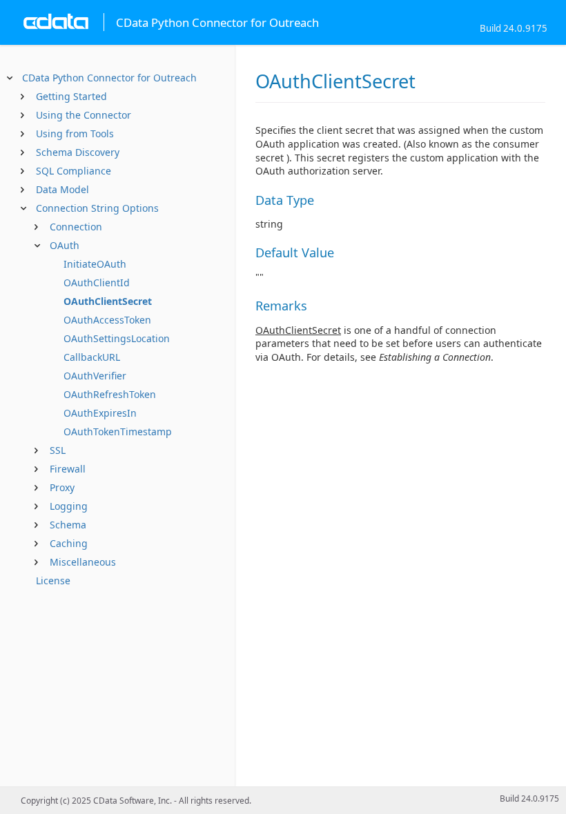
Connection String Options (97, 208)
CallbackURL (92, 357)
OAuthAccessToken (107, 319)
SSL (58, 450)
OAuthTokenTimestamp (118, 431)
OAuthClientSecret (108, 301)
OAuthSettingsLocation (117, 338)
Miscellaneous (83, 561)
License (53, 580)
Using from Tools (75, 133)
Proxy (62, 487)
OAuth (64, 245)
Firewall (68, 468)
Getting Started (71, 96)
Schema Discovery (77, 152)
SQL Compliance (73, 170)
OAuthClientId (97, 282)
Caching (69, 543)
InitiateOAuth (95, 263)
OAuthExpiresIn (100, 412)
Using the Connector (83, 114)
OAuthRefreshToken (110, 394)
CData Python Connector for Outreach (109, 77)
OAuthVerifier (95, 375)
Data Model (62, 189)
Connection (76, 226)
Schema (68, 524)
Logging (69, 506)
